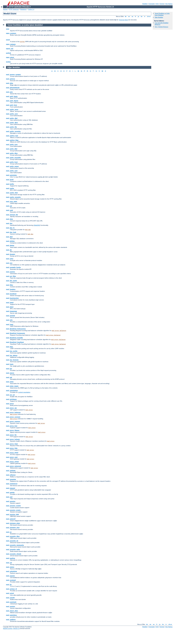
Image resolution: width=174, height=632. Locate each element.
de (125, 16)
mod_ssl (9, 562)
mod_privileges (11, 399)
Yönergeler (151, 4)
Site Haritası (169, 4)
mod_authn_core (12, 114)
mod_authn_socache (13, 131)
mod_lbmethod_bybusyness (16, 329)
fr (135, 16)
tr (145, 16)
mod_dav (9, 223)
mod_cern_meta (11, 201)
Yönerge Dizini (123, 20)
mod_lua (9, 368)
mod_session (10, 501)
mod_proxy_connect (13, 417)
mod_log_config (11, 351)
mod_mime (9, 381)
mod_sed (9, 497)
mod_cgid (9, 210)
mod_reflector (11, 475)
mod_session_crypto (13, 510)
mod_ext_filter (11, 276)
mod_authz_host (12, 162)
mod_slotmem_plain (13, 523)
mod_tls (9, 584)
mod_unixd (10, 593)
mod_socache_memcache (15, 545)
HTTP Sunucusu (14, 9)
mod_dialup (10, 245)
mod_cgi (9, 206)
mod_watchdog (11, 615)
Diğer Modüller (159, 17)
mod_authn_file (11, 127)
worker (22, 41)
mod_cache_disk (12, 192)
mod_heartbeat (11, 294)
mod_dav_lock (11, 232)
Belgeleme (23, 9)
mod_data (9, 219)
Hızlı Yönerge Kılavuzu (161, 27)
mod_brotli (9, 179)
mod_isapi (9, 324)
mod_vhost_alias (12, 611)
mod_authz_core (12, 144)
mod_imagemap (11, 311)
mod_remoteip (11, 479)
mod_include (10, 315)
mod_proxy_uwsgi (12, 461)
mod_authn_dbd (11, 118)
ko (141, 16)
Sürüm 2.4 (31, 9)
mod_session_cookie (13, 505)
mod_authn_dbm (12, 122)
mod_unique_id (11, 589)
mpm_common (11, 33)
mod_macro (10, 373)
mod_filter (9, 285)
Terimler (162, 4)
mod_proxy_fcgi (11, 426)
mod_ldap (9, 346)
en (129, 16)
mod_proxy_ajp (11, 408)
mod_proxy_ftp (11, 435)
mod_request (10, 488)
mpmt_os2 (9, 48)
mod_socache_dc (12, 541)
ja (138, 16)
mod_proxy (10, 403)
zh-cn (149, 16)
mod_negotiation (12, 390)
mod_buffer (10, 184)
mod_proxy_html (12, 444)
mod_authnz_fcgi (12, 135)
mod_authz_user (12, 170)
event (8, 39)
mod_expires (10, 272)
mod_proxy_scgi (12, 457)
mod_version (10, 606)
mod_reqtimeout (11, 483)
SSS (157, 4)
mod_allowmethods (13, 87)
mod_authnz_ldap (12, 140)
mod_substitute (11, 571)
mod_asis (9, 92)
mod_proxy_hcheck (13, 439)
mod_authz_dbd (11, 149)
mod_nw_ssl (10, 395)
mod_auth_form (11, 105)
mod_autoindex (11, 175)
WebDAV (37, 225)
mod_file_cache (11, 280)
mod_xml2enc (11, 619)
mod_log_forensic (12, 360)
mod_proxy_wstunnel (13, 466)
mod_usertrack (11, 602)
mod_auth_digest (12, 100)
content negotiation (24, 392)
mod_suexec (10, 576)
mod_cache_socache (13, 197)
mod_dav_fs (10, 228)
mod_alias (9, 83)
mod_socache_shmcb (13, 554)
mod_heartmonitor (12, 298)
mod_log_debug (11, 355)
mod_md (9, 377)
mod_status (10, 567)
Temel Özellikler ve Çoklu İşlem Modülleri (162, 14)
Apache (5, 9)
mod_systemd (11, 580)
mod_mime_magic (12, 386)
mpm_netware (11, 44)
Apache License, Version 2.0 (11, 628)
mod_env (9, 263)
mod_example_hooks (13, 267)
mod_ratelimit (10, 470)
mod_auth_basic (12, 96)
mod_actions (10, 79)
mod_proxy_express (13, 421)
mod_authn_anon (12, 109)
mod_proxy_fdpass (12, 430)
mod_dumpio (10, 254)
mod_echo (9, 258)
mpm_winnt (10, 57)
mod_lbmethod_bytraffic (14, 337)
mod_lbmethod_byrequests (15, 333)
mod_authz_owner (12, 166)
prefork (8, 53)
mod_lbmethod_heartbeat (15, 342)
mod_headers (10, 289)
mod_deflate (10, 241)
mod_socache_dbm (13, 536)
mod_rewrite (10, 492)
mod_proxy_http (11, 448)
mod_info (9, 320)
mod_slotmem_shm (12, 527)
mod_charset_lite (12, 214)
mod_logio (9, 364)
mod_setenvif (10, 519)
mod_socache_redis (13, 549)
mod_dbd (9, 237)
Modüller (144, 4)
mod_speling (10, 558)
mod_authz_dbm (12, 153)
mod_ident (9, 307)
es (132, 16)
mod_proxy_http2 (12, 452)
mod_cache (10, 188)
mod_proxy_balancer (59, 330)
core (7, 29)
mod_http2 (9, 302)
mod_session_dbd (12, 514)
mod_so (9, 532)
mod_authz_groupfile (13, 157)
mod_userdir (10, 597)
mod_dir (9, 250)
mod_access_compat (13, 74)
